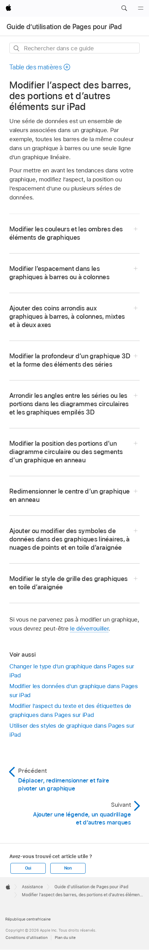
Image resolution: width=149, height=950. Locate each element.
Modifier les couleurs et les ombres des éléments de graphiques (66, 233)
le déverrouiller (89, 628)
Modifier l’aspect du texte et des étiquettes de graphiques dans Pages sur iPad (70, 710)
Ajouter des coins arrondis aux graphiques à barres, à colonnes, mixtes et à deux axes (67, 316)
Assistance (32, 886)
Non (68, 868)
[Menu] (140, 8)
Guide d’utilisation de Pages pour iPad (64, 27)
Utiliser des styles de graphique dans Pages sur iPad (71, 730)
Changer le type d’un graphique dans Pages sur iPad (71, 671)
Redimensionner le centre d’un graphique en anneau (69, 495)
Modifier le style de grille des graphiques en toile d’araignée (68, 583)
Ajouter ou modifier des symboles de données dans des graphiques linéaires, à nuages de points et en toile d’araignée (69, 539)
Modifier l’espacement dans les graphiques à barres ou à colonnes (59, 273)
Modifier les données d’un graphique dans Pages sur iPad (73, 691)
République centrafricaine (28, 919)
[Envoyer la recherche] (16, 48)
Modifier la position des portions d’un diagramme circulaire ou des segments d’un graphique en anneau (66, 451)
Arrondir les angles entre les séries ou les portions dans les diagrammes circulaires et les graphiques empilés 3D (69, 404)
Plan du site (65, 937)
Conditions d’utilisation (26, 937)
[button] (124, 8)
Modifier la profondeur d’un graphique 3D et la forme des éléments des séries (70, 360)
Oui (28, 868)
